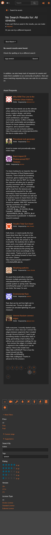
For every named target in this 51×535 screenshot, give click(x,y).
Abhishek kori (30, 102)
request (9, 26)
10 (34, 372)
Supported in (8, 438)
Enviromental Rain (21, 294)
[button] (8, 3)
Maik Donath (30, 226)
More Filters (8, 414)
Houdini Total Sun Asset (23, 224)
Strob (28, 141)
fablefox (29, 296)
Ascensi (21, 164)
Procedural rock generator (24, 139)
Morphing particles (21, 268)
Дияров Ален (30, 321)
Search (35, 59)
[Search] (34, 3)
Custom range (8, 434)
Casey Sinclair (31, 270)
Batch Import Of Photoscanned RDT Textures (21, 159)
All (5, 402)
